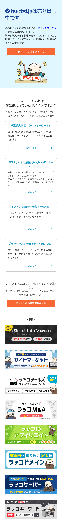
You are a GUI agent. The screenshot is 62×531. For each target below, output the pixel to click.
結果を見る (31, 148)
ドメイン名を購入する (33, 52)
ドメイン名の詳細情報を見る (31, 303)
